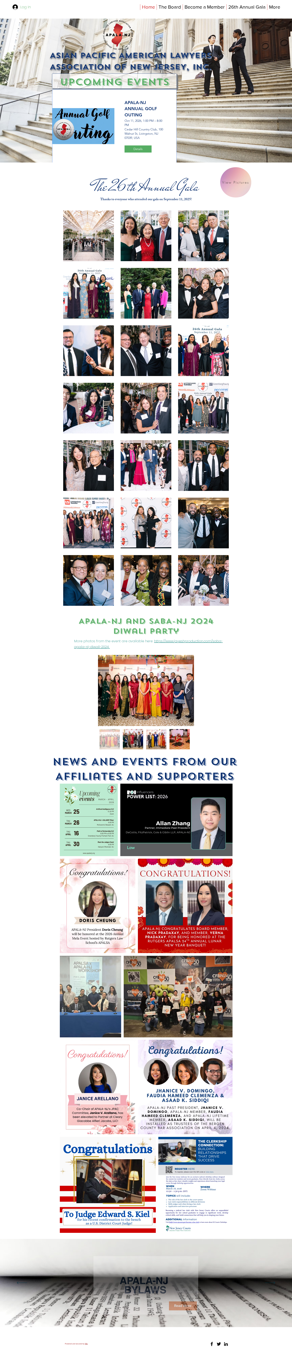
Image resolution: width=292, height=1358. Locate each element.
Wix (86, 1344)
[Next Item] (188, 690)
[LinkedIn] (226, 1344)
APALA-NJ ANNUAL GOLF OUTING (141, 109)
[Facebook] (211, 1344)
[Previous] (22, 1283)
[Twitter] (219, 1344)
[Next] (270, 1283)
